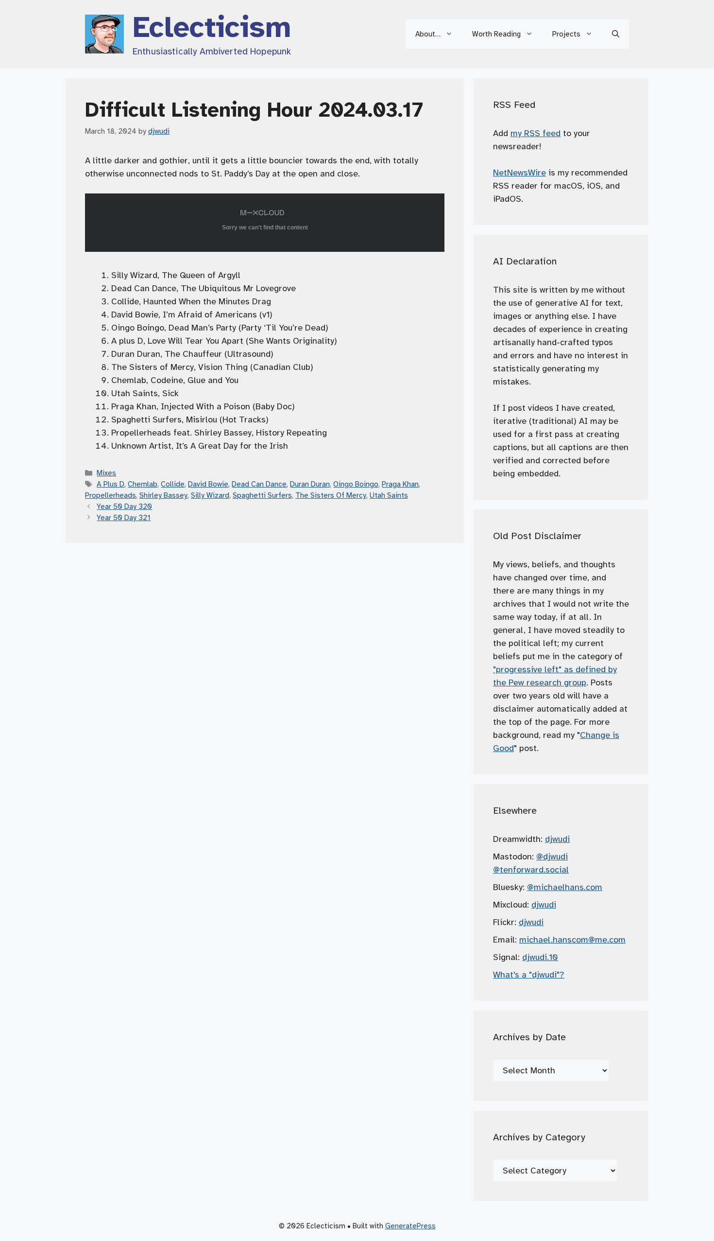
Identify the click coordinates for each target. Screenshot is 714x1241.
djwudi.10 (540, 957)
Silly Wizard (210, 495)
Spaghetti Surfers (262, 495)
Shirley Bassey (163, 495)
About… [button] (428, 34)
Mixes (106, 472)
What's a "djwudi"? (528, 974)
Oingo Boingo (355, 484)
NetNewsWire (519, 172)
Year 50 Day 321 (124, 517)
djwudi (557, 839)
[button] (615, 34)
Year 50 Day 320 (124, 506)
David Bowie (208, 484)
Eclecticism (212, 27)
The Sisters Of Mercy (330, 495)
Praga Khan (400, 484)
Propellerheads (110, 495)
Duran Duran (310, 484)
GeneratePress (410, 1226)
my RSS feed (535, 133)
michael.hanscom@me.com (572, 939)
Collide (173, 484)
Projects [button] (566, 34)
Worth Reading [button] (496, 34)
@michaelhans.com (564, 887)
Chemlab (142, 484)
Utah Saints (389, 495)
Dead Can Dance (259, 484)
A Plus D (110, 484)
